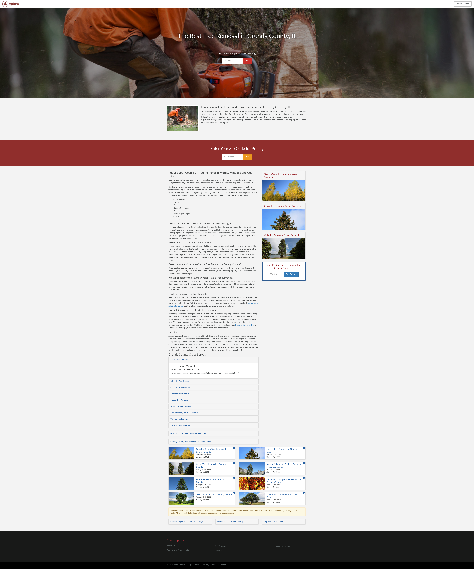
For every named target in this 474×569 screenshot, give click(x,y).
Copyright (221, 565)
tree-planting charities (244, 325)
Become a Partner (462, 4)
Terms (213, 565)
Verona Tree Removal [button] (179, 419)
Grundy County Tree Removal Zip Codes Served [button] (190, 442)
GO (247, 61)
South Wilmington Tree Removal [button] (184, 413)
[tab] (213, 360)
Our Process (220, 546)
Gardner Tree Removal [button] (179, 394)
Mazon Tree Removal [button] (179, 400)
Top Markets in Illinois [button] (273, 522)
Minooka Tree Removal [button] (180, 381)
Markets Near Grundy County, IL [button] (231, 522)
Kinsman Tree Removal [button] (180, 425)
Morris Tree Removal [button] (179, 360)
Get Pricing (291, 274)
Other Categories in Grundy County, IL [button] (187, 522)
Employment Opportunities (178, 550)
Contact (218, 550)
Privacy (206, 565)
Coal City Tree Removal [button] (180, 388)
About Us (171, 546)
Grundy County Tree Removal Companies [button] (188, 433)
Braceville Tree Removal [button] (180, 406)
